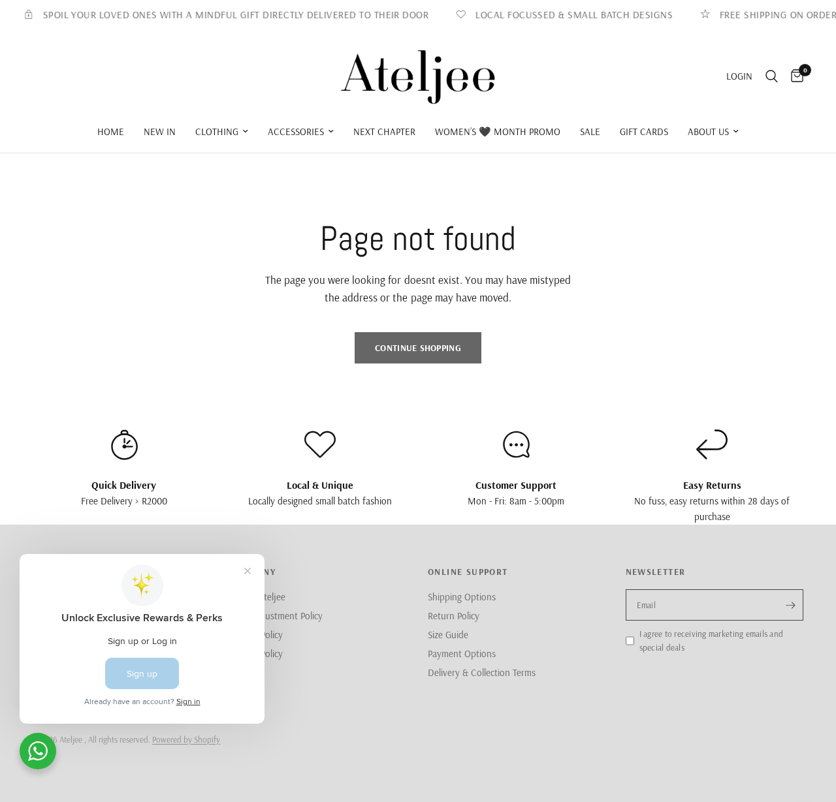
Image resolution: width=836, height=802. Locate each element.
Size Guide (448, 634)
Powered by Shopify (186, 739)
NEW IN (160, 131)
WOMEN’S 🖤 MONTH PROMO (497, 131)
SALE (590, 131)
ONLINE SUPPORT (468, 571)
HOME (110, 131)
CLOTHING (216, 131)
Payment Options (462, 653)
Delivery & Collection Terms (482, 672)
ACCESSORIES (296, 131)
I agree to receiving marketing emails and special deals (711, 640)
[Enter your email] (790, 605)
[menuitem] (111, 131)
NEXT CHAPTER (384, 131)
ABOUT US (708, 131)
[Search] (771, 76)
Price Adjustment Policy (277, 615)
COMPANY (253, 571)
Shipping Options (462, 597)
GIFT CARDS (644, 131)
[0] (793, 76)
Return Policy (453, 615)
